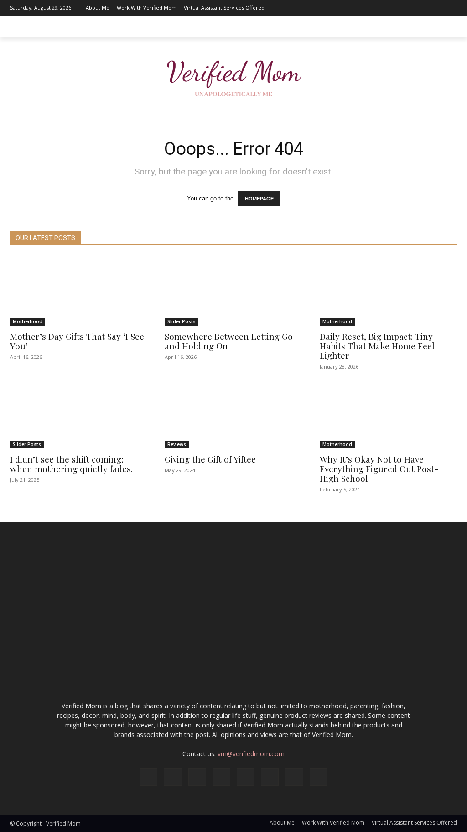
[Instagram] (368, 8)
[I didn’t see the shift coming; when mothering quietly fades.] (78, 414)
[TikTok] (423, 8)
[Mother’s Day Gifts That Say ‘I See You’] (78, 291)
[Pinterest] (409, 8)
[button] (446, 26)
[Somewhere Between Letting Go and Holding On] (233, 291)
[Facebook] (354, 8)
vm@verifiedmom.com (251, 753)
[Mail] (395, 8)
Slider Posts (181, 321)
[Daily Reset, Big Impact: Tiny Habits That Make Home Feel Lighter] (388, 291)
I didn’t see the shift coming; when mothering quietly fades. (71, 463)
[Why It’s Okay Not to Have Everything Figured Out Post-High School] (388, 414)
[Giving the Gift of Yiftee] (233, 414)
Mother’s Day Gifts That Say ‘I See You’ (77, 341)
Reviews (176, 444)
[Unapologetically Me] (233, 75)
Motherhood (27, 321)
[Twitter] (436, 8)
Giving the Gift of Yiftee (210, 459)
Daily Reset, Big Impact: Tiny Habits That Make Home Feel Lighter (377, 345)
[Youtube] (450, 8)
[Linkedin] (382, 8)
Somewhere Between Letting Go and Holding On (229, 341)
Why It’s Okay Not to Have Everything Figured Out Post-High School (379, 468)
